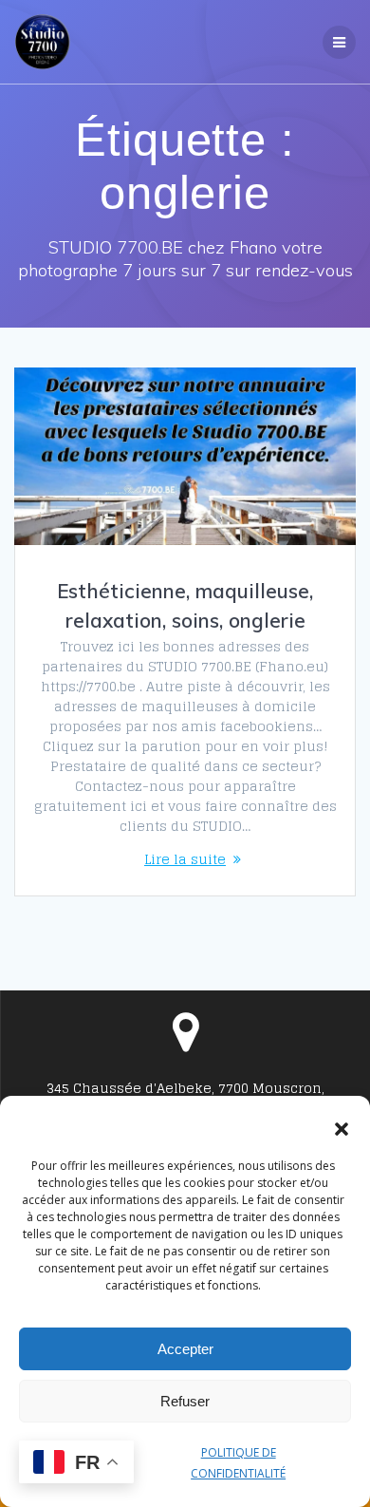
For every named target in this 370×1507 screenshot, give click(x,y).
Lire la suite (185, 859)
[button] (341, 1129)
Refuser (185, 1401)
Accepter (185, 1349)
